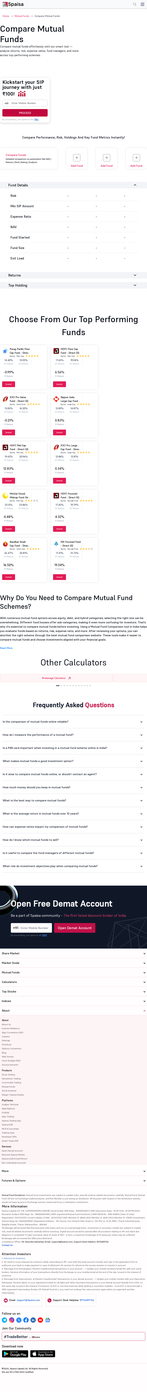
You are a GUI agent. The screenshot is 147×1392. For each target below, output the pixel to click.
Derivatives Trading (11, 1078)
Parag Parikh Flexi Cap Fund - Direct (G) (20, 352)
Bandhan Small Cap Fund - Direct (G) (19, 545)
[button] (57, 686)
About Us (6, 1024)
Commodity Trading (11, 1082)
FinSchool (6, 1044)
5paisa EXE (7, 1124)
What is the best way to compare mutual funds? (34, 800)
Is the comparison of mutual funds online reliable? (35, 721)
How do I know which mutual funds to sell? (31, 840)
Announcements (10, 1064)
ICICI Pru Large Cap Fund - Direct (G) (70, 449)
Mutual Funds (22, 16)
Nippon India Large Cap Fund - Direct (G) (70, 401)
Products (7, 1070)
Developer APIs (9, 1136)
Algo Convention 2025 (12, 1032)
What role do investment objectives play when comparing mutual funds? (50, 866)
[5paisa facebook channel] (26, 1320)
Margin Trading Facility (13, 1094)
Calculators (9, 982)
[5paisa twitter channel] (19, 1320)
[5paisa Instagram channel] (11, 1320)
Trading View (8, 1132)
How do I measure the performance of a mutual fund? (38, 734)
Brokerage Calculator (54, 678)
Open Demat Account (75, 928)
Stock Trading (8, 1074)
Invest (9, 384)
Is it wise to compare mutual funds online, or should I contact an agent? (50, 774)
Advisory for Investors (14, 1258)
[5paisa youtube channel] (40, 1320)
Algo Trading (8, 1116)
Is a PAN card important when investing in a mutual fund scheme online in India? (55, 748)
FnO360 (5, 1112)
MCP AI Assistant (10, 1128)
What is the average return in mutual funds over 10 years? (41, 813)
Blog (4, 1052)
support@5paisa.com (28, 1300)
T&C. (36, 119)
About (5, 1020)
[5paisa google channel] (47, 1320)
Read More (6, 648)
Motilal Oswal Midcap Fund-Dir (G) (19, 497)
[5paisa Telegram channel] (4, 1320)
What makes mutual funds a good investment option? (38, 761)
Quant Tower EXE (10, 1140)
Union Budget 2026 (11, 1060)
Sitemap (6, 1040)
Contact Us (7, 1245)
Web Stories (8, 1056)
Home (6, 16)
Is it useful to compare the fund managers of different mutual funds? (48, 853)
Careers (6, 1036)
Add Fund (77, 165)
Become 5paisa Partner (13, 1154)
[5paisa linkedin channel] (33, 1320)
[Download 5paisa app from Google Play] (15, 1354)
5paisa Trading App (11, 1120)
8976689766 (87, 1300)
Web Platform (8, 1108)
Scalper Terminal (10, 1104)
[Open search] (134, 4)
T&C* (44, 935)
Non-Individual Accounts (14, 1162)
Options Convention (11, 1048)
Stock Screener (9, 1090)
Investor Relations (11, 1028)
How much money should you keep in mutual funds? (36, 787)
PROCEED (25, 113)
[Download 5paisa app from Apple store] (42, 1354)
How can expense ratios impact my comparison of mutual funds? (45, 826)
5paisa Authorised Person (14, 1158)
